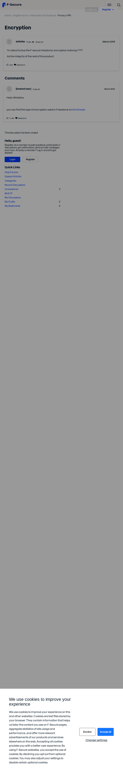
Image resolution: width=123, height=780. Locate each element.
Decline (87, 732)
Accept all (105, 732)
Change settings (96, 740)
